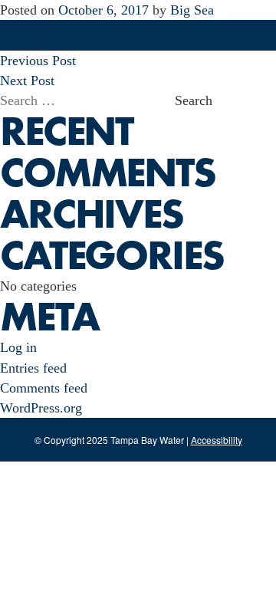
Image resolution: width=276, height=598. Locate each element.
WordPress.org (41, 408)
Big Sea (192, 10)
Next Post (27, 80)
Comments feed (43, 388)
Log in (18, 347)
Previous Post (38, 60)
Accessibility (216, 439)
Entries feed (33, 368)
